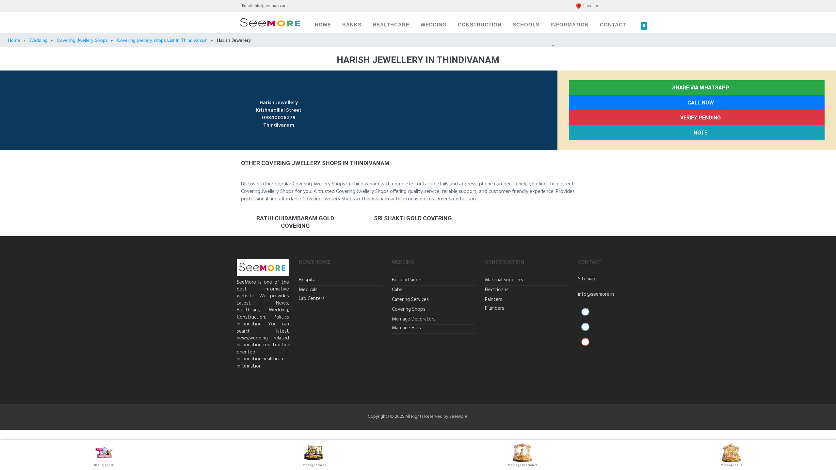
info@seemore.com (271, 6)
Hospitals (309, 280)
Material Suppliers (504, 280)
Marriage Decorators (414, 319)
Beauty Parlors (407, 280)
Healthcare (391, 24)
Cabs (397, 290)
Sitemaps (588, 279)
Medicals (308, 290)
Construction (480, 24)
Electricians (496, 290)
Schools (526, 24)
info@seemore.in (596, 294)
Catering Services (410, 299)
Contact (613, 24)
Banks (352, 24)
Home (323, 24)
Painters (493, 299)
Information (570, 24)
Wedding (434, 24)
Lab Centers (312, 298)
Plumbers (494, 308)
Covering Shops (409, 309)
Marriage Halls (406, 328)
